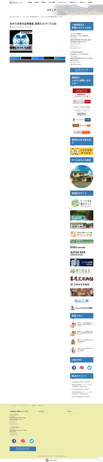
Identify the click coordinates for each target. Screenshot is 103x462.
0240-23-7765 (74, 46)
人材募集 (33, 405)
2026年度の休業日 (77, 382)
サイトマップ (14, 405)
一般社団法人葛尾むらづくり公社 (51, 456)
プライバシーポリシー (24, 405)
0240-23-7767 (76, 44)
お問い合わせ (40, 405)
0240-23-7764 (76, 62)
